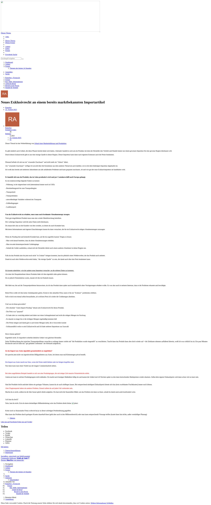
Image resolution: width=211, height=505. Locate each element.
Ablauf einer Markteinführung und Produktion (50, 143)
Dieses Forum (10, 43)
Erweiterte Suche (11, 54)
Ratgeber (8, 108)
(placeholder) (14, 480)
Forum (7, 51)
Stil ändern (4, 447)
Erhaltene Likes (10, 130)
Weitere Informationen (98, 503)
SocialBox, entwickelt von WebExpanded (15, 456)
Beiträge (8, 134)
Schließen (110, 503)
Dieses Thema (6, 33)
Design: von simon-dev (12, 460)
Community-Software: (15, 458)
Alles (7, 37)
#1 (10, 140)
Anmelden (9, 72)
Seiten (7, 49)
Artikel (7, 47)
